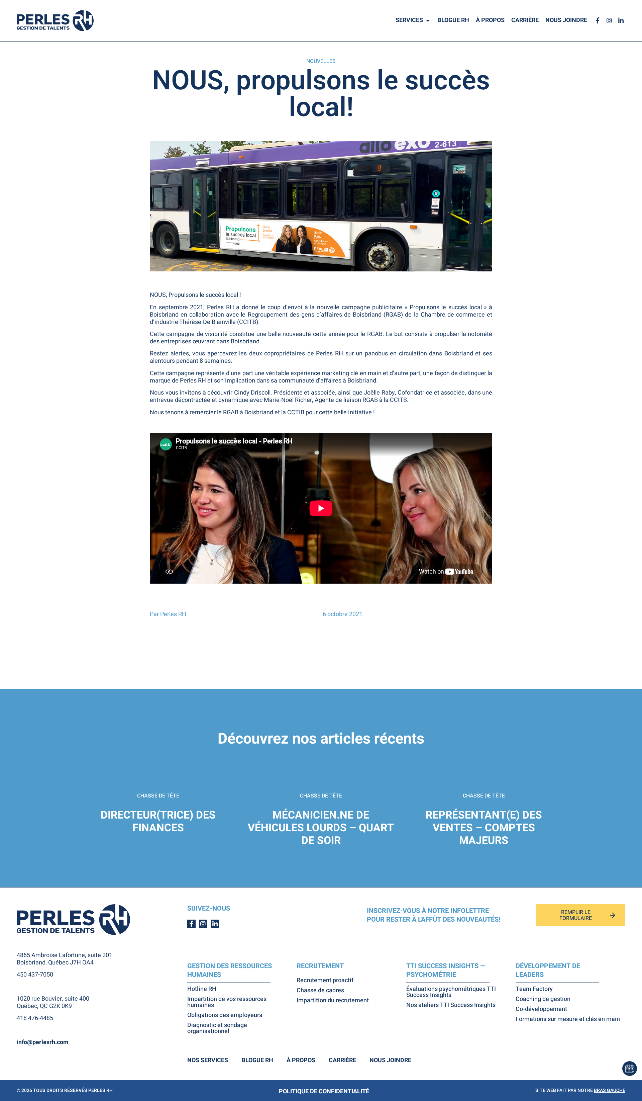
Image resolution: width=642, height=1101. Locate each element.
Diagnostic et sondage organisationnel (217, 1028)
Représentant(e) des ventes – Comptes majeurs (484, 827)
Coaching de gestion (543, 999)
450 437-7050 (35, 974)
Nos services (207, 1060)
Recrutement (320, 966)
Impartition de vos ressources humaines (226, 1002)
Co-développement (541, 1009)
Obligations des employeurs (224, 1015)
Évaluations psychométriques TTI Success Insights (451, 992)
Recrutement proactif (325, 981)
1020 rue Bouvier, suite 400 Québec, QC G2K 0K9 (53, 1002)
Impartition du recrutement (333, 1001)
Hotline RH (201, 989)
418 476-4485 (35, 1018)
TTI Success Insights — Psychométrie (445, 970)
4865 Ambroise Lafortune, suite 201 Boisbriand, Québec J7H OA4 (64, 959)
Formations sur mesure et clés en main (568, 1019)
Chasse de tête (158, 796)
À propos (301, 1060)
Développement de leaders (548, 970)
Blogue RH (257, 1060)
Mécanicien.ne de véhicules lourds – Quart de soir (321, 827)
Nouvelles (321, 61)
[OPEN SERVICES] (428, 20)
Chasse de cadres (320, 991)
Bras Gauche (609, 1090)
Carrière (342, 1060)
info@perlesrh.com (43, 1042)
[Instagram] (609, 20)
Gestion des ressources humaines (229, 970)
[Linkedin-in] (621, 20)
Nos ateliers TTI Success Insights (451, 1005)
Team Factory (534, 989)
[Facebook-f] (597, 20)
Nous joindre (390, 1060)
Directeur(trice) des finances (158, 821)
